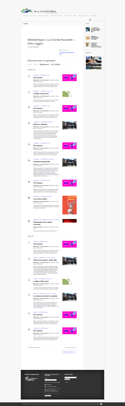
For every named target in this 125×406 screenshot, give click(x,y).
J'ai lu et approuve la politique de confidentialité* (51, 390)
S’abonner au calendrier (68, 352)
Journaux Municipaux (51, 386)
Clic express (38, 77)
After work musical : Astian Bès (45, 260)
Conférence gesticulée (41, 161)
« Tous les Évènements (33, 47)
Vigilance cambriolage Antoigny (95, 38)
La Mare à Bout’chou (41, 281)
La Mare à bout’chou (41, 93)
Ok (101, 404)
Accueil (25, 23)
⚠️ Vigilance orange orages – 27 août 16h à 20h (96, 29)
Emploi (74, 15)
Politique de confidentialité (52, 393)
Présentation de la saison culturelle (42, 223)
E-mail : (47, 378)
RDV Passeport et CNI (83, 15)
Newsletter (48, 384)
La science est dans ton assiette (45, 296)
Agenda (67, 382)
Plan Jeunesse (94, 15)
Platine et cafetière (40, 124)
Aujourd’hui (36, 64)
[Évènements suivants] (31, 64)
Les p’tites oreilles (40, 199)
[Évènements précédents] (28, 64)
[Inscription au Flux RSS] (90, 20)
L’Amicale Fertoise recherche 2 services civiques (96, 45)
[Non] (123, 404)
